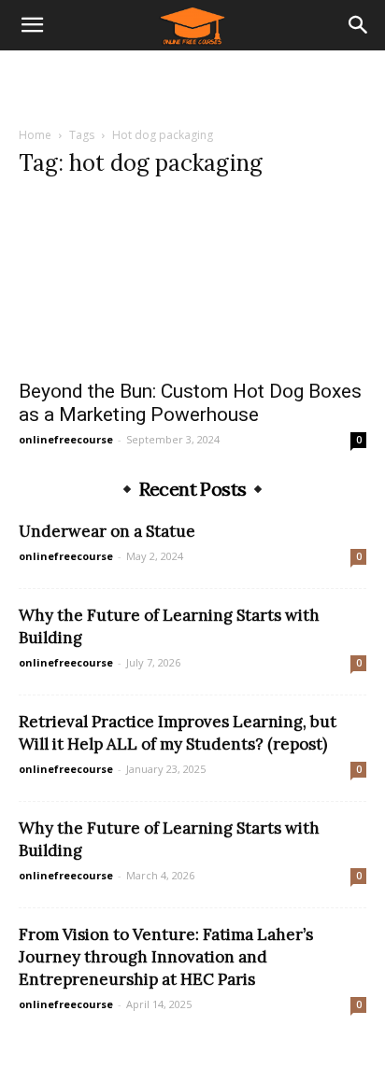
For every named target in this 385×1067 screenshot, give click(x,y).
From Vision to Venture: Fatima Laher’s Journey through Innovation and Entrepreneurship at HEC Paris (166, 957)
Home (35, 135)
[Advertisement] (192, 83)
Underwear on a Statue (107, 531)
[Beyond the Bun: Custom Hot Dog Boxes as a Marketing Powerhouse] (192, 282)
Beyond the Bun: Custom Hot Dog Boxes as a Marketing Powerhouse (190, 403)
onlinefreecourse (66, 439)
